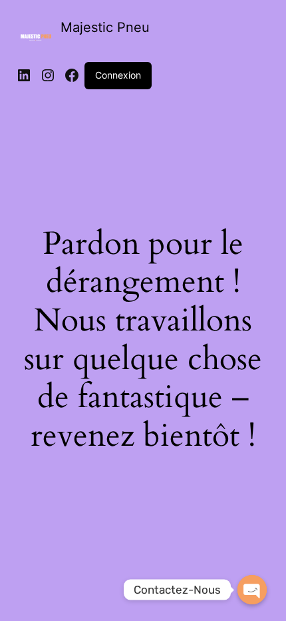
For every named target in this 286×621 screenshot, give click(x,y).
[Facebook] (72, 75)
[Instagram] (48, 75)
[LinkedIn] (24, 75)
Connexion (118, 75)
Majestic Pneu (105, 27)
